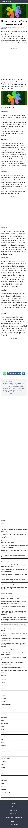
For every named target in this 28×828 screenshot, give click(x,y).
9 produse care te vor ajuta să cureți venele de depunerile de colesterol (12, 592)
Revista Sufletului (5, 758)
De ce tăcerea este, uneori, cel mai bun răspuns (12, 667)
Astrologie (3, 685)
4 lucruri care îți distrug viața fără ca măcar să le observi (13, 556)
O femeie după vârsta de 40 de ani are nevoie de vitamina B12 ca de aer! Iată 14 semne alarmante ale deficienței (13, 645)
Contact (14, 807)
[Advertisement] (14, 64)
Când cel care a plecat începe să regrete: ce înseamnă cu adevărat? (14, 530)
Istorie (2, 720)
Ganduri (3, 710)
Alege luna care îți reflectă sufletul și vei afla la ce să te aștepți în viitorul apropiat (14, 546)
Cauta (2, 523)
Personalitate (4, 736)
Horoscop (3, 714)
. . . (26, 1)
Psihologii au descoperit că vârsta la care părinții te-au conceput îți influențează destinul (14, 575)
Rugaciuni (3, 761)
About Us (14, 803)
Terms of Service (14, 810)
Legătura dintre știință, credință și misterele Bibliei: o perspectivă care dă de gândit (14, 565)
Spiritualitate (4, 780)
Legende (3, 726)
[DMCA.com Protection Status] (14, 822)
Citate (2, 692)
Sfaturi (2, 773)
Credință (3, 695)
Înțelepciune (4, 717)
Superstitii (3, 789)
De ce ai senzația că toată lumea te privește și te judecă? (13, 629)
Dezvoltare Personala (6, 704)
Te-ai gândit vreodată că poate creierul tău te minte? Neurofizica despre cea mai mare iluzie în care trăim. (14, 624)
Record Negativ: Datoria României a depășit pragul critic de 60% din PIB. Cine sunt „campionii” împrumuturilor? (13, 613)
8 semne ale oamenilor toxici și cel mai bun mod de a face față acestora (14, 639)
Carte (2, 688)
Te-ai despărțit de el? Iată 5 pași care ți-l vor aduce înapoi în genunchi (13, 551)
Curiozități (3, 698)
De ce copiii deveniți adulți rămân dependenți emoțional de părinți (12, 663)
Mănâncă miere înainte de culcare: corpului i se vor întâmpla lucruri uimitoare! (13, 541)
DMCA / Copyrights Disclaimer (14, 817)
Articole (3, 682)
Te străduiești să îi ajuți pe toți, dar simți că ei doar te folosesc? (14, 671)
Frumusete (3, 707)
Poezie (2, 742)
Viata (2, 796)
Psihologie (3, 745)
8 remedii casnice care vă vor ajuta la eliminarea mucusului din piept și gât (13, 580)
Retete (2, 755)
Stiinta (2, 783)
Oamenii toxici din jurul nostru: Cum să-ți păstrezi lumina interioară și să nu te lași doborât (13, 602)
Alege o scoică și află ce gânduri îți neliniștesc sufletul (14, 584)
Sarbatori (3, 767)
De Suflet (3, 701)
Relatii (2, 748)
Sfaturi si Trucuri (5, 777)
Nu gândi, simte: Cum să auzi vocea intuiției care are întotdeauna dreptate (14, 653)
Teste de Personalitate (6, 792)
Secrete (3, 770)
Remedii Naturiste (5, 751)
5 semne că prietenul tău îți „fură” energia (11, 649)
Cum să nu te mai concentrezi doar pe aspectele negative (13, 607)
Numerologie (4, 733)
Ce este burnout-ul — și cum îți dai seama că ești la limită (13, 658)
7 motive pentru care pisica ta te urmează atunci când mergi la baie (14, 634)
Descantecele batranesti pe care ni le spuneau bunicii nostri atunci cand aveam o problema (14, 597)
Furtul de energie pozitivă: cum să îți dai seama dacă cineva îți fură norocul (14, 588)
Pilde (2, 739)
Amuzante (3, 679)
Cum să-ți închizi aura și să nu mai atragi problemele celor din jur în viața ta (14, 570)
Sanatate (3, 764)
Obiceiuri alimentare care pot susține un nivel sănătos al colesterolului (14, 560)
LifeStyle (3, 729)
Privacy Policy (14, 813)
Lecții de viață (4, 723)
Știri (2, 786)
